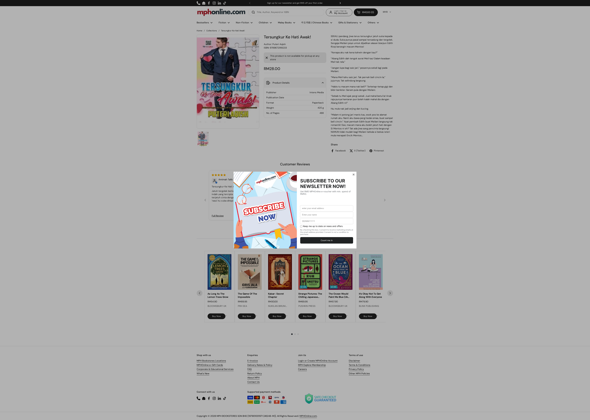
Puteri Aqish (279, 44)
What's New (203, 373)
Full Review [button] (218, 215)
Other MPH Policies (359, 373)
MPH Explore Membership (312, 365)
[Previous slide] (205, 200)
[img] (219, 175)
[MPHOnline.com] (221, 12)
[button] (366, 12)
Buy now (216, 316)
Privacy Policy (356, 369)
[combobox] (286, 12)
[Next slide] (384, 200)
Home (199, 30)
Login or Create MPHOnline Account (318, 360)
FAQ (249, 369)
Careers (302, 369)
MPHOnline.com (308, 416)
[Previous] (200, 293)
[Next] (390, 293)
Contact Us (253, 381)
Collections (211, 30)
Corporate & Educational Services (215, 369)
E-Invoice (252, 360)
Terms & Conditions (359, 365)
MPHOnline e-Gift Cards (210, 365)
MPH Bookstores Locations (211, 360)
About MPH (253, 377)
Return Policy (254, 373)
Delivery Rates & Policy (259, 365)
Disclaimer (354, 360)
